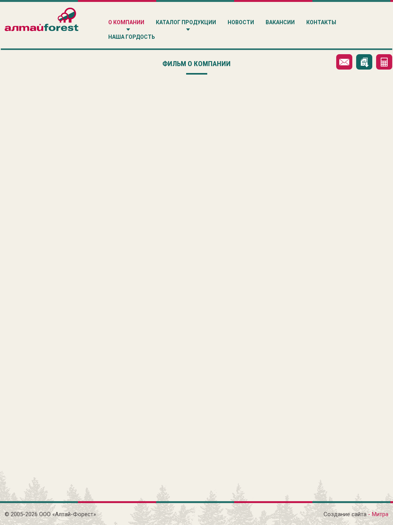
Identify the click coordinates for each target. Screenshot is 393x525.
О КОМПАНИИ (126, 22)
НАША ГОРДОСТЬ (131, 37)
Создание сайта (345, 514)
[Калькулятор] (384, 62)
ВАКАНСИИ (280, 22)
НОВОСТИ (241, 22)
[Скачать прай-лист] (364, 62)
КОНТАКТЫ (321, 22)
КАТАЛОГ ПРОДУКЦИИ (186, 22)
